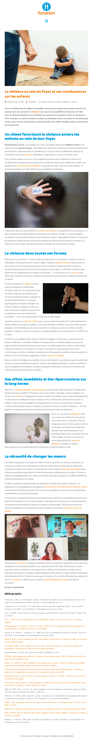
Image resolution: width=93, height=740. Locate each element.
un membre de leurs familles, (28, 166)
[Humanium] (46, 9)
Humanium (32, 102)
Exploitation (66, 102)
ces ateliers (16, 580)
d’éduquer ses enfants (71, 469)
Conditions (54, 736)
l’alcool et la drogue (55, 355)
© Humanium (25, 736)
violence (74, 102)
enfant (19, 396)
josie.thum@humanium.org (55, 580)
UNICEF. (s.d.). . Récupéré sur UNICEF (45, 709)
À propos (36, 736)
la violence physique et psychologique (29, 390)
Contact (45, 736)
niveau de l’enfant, (30, 321)
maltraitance (75, 414)
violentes (35, 112)
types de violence (62, 263)
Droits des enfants (54, 102)
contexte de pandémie (47, 231)
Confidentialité (67, 736)
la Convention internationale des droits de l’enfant (66, 487)
